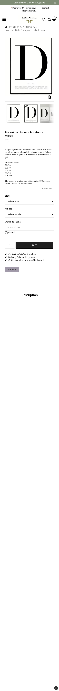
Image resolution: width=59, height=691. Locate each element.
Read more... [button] (48, 188)
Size (7, 195)
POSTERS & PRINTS (20, 27)
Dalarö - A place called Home (30, 30)
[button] (44, 19)
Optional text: (13, 221)
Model (8, 208)
